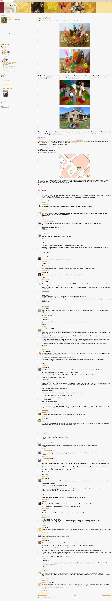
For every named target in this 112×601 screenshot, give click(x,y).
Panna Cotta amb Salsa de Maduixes (9, 71)
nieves (43, 308)
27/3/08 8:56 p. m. (45, 580)
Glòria (43, 501)
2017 (3, 46)
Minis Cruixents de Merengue (8, 67)
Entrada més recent (42, 595)
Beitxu (43, 418)
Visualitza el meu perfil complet (13, 19)
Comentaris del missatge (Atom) (52, 597)
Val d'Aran (5, 65)
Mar (43, 141)
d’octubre (5, 53)
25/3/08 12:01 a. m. (45, 279)
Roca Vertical (5, 90)
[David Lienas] (4, 101)
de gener (5, 74)
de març (5, 61)
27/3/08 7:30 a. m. (45, 558)
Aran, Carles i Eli (46, 328)
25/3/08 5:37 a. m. (45, 349)
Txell (72, 142)
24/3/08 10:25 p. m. (45, 254)
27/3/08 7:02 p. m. (45, 568)
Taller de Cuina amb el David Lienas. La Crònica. (11, 62)
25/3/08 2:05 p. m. (45, 365)
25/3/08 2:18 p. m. (45, 410)
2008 (3, 50)
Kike (75, 142)
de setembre (5, 54)
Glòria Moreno (80, 141)
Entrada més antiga (106, 595)
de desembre (5, 51)
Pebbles (44, 351)
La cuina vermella (46, 221)
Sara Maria (71, 141)
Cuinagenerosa (46, 582)
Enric (52, 141)
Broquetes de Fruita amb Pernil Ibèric (9, 66)
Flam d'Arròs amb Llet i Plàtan (8, 63)
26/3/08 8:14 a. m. (45, 476)
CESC (43, 527)
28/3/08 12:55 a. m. (45, 590)
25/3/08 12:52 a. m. (45, 317)
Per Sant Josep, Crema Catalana (9, 68)
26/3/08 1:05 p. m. (45, 515)
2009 (3, 48)
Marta (43, 272)
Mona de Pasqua (6, 64)
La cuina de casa (12, 5)
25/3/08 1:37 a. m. (45, 326)
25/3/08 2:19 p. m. (45, 416)
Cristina (40, 141)
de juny (4, 58)
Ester (67, 141)
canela (43, 233)
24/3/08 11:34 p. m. (45, 261)
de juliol (4, 56)
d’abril (4, 60)
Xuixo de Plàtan (6, 69)
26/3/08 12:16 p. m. (45, 508)
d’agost (4, 55)
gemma (44, 204)
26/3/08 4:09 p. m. (45, 525)
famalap (44, 570)
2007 (3, 75)
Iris (49, 141)
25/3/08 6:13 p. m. (45, 440)
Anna (43, 534)
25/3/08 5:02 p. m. (45, 431)
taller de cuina (79, 140)
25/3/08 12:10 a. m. (45, 291)
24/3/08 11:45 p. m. (45, 270)
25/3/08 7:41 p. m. (45, 448)
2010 (3, 47)
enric (43, 281)
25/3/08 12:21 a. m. (45, 306)
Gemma (46, 141)
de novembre (5, 52)
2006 (3, 76)
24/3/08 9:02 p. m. (45, 202)
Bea (75, 141)
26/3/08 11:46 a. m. (45, 499)
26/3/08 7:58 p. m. (45, 538)
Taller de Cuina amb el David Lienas (9, 70)
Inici (75, 595)
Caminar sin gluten (47, 458)
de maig (4, 59)
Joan (43, 256)
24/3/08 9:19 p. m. (45, 219)
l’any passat (64, 131)
